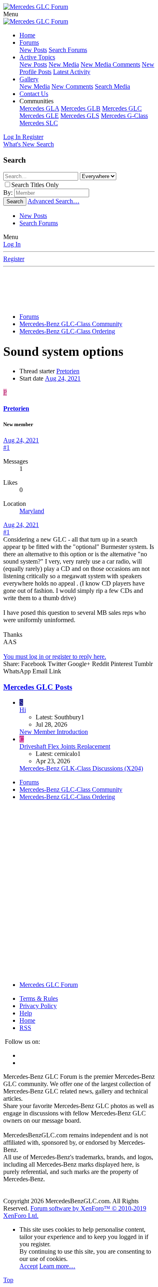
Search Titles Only (35, 184)
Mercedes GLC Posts (37, 687)
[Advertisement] (80, 287)
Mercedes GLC (122, 108)
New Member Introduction (53, 731)
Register (13, 258)
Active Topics (37, 57)
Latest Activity (71, 71)
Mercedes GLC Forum (48, 984)
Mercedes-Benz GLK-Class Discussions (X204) (81, 768)
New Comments (72, 86)
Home (27, 35)
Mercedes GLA (39, 108)
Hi (22, 709)
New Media (64, 64)
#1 (6, 447)
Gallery (28, 79)
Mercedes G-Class (124, 115)
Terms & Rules (38, 998)
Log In (12, 244)
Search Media (112, 86)
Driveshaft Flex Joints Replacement (64, 746)
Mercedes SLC (38, 123)
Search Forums (68, 49)
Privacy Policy (38, 1005)
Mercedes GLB (80, 108)
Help (25, 1013)
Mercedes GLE (39, 115)
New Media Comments (110, 64)
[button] (10, 14)
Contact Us (33, 93)
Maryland (31, 510)
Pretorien (67, 371)
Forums (29, 42)
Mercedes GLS (79, 115)
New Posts (33, 49)
